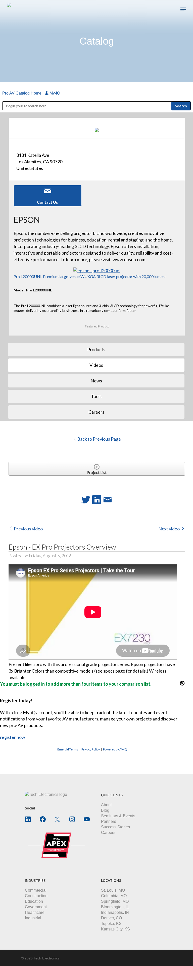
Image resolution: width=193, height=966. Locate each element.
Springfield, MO (115, 901)
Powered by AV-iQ (115, 749)
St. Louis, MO (113, 890)
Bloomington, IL (115, 907)
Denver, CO (111, 918)
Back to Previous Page (98, 439)
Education (34, 901)
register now (12, 737)
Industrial (33, 918)
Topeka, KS (111, 923)
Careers (108, 832)
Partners (108, 821)
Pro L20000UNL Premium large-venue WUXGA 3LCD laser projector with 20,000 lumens (90, 276)
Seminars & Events (118, 816)
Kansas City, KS (115, 929)
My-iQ (54, 93)
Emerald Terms (67, 749)
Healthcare (34, 912)
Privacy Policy (90, 749)
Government (36, 907)
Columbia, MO (114, 896)
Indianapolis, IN (115, 912)
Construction (36, 896)
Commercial (35, 890)
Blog (105, 810)
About (106, 805)
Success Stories (115, 827)
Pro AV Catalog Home (22, 93)
